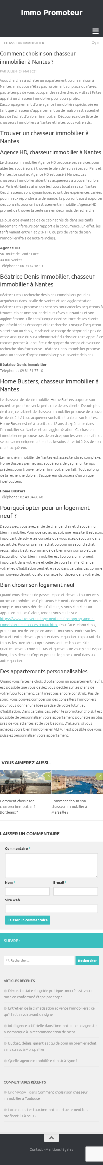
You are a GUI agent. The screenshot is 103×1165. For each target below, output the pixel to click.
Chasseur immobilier (24, 43)
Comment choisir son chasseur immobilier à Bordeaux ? (18, 806)
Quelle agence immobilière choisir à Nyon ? (42, 1061)
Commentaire (17, 849)
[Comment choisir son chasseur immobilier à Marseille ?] (77, 782)
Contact (36, 1149)
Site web (12, 900)
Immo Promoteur (51, 12)
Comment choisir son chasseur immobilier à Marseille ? (69, 806)
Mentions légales (59, 1149)
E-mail (59, 883)
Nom (10, 883)
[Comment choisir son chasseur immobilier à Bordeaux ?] (25, 782)
